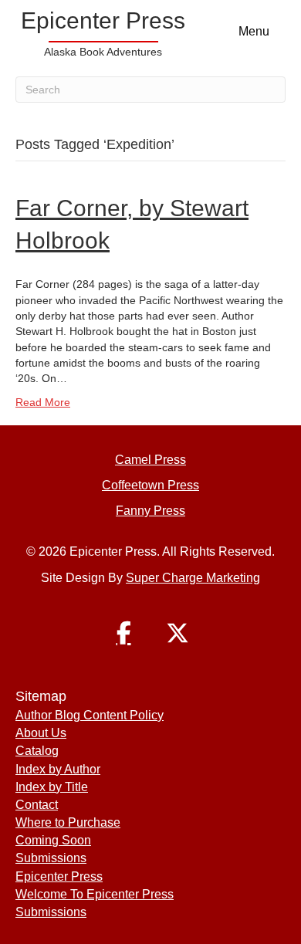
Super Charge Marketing (193, 577)
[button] (123, 633)
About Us (40, 732)
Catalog (37, 750)
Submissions (50, 857)
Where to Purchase (67, 822)
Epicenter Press (59, 876)
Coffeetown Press (150, 485)
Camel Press (150, 459)
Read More (42, 402)
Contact (36, 804)
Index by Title (51, 786)
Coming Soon (53, 840)
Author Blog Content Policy (89, 715)
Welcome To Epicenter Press (94, 894)
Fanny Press (150, 510)
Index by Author (57, 769)
